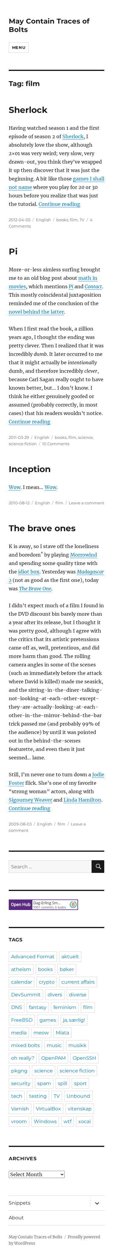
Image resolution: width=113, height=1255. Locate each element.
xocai (84, 1121)
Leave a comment (86, 502)
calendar (21, 982)
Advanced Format (33, 957)
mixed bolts (25, 1045)
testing (38, 1096)
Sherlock (28, 110)
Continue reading (59, 204)
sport (80, 1083)
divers (55, 995)
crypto (47, 982)
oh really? (22, 1058)
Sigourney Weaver (30, 800)
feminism (64, 1007)
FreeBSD (22, 1020)
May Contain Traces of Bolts (35, 1237)
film (74, 219)
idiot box (28, 572)
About (16, 1218)
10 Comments (55, 443)
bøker (67, 969)
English (43, 219)
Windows (45, 1121)
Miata (62, 1033)
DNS (16, 1007)
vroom (19, 1121)
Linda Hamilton (82, 800)
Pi (13, 251)
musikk (77, 1045)
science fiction (23, 443)
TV (82, 219)
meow (41, 1033)
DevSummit (26, 995)
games (47, 1020)
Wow (14, 487)
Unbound (78, 1096)
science (85, 437)
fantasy (37, 1007)
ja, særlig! (74, 1020)
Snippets (19, 1203)
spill (62, 1083)
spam (44, 1083)
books (62, 219)
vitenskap (80, 1109)
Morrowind (83, 555)
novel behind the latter (36, 312)
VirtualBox (48, 1109)
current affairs (78, 982)
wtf (67, 1121)
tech (16, 1096)
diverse (77, 995)
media (19, 1033)
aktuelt (70, 957)
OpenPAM (53, 1058)
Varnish (20, 1109)
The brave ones (42, 528)
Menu (18, 47)
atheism (21, 969)
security (20, 1083)
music (54, 1045)
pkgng (19, 1071)
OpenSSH (84, 1058)
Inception (30, 469)
